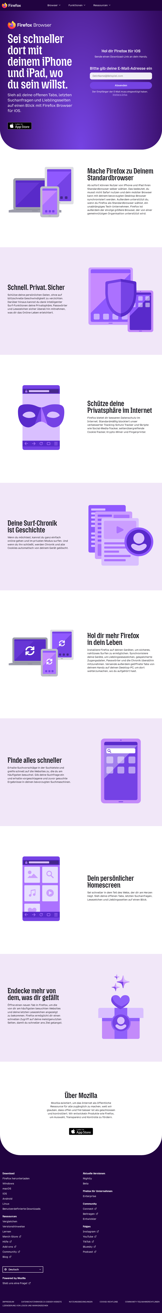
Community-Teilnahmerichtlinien (142, 1302)
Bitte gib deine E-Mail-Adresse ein (121, 68)
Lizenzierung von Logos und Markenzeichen (25, 1305)
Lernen (7, 1231)
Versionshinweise (14, 1226)
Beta (85, 1183)
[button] (54, 5)
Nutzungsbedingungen (80, 1302)
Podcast (88, 1251)
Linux (6, 1203)
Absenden (121, 85)
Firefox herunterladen (16, 1178)
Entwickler (89, 1218)
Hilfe (5, 1241)
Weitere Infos (119, 94)
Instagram (89, 1231)
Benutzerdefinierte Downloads (21, 1208)
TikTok (87, 1241)
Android (7, 1198)
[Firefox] (11, 5)
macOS (7, 1188)
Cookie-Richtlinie (109, 1302)
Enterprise (89, 1196)
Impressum (8, 1302)
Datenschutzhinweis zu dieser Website (41, 1302)
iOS (5, 1193)
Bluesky (88, 1246)
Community (10, 1251)
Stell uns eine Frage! (15, 1283)
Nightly (87, 1178)
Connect (88, 1208)
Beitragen (89, 1213)
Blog (5, 1256)
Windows (8, 1183)
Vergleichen (10, 1221)
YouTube (88, 1236)
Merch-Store (10, 1236)
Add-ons (8, 1246)
